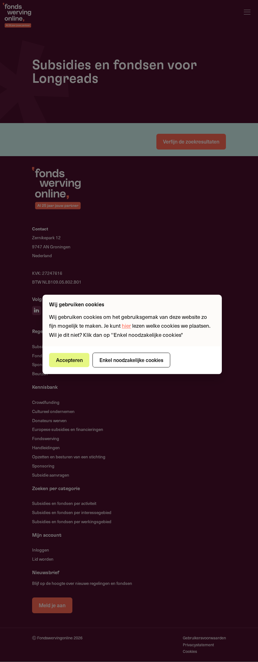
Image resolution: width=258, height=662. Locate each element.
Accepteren (69, 359)
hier (126, 326)
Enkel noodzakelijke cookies (131, 359)
